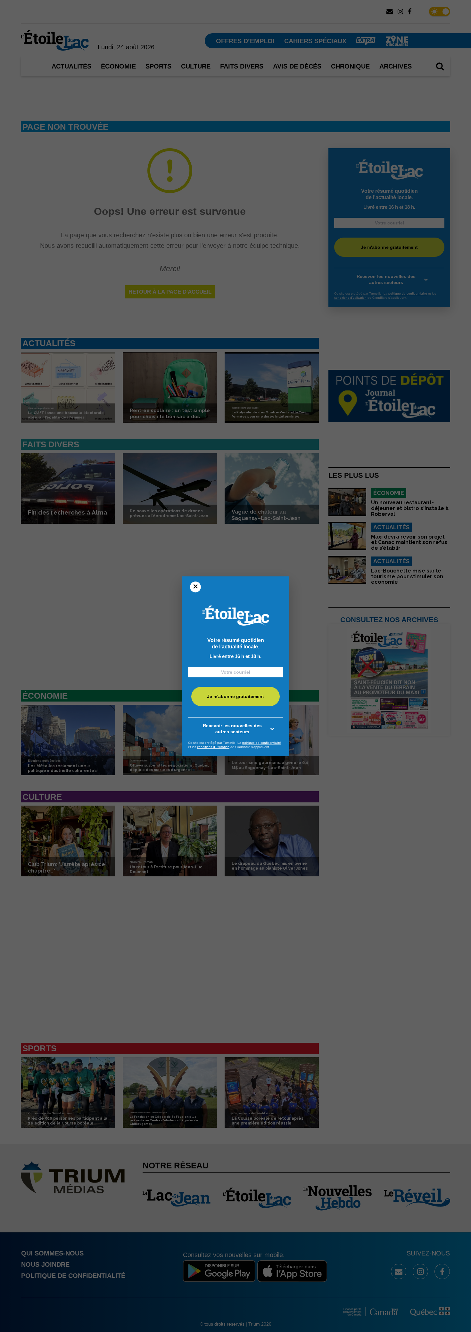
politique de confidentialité (261, 742)
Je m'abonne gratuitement (235, 696)
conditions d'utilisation (213, 747)
